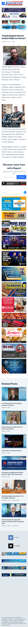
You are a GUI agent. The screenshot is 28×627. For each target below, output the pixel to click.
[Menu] (3, 3)
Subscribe (21, 177)
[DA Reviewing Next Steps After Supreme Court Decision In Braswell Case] (14, 510)
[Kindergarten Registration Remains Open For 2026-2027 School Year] (14, 463)
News (13, 41)
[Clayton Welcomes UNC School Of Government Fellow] (14, 418)
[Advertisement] (14, 595)
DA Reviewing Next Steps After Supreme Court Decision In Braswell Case (13, 521)
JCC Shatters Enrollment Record (12, 450)
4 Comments (15, 525)
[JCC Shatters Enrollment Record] (14, 441)
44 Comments (15, 500)
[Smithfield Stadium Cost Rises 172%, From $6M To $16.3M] (14, 487)
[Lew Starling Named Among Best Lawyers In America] (14, 394)
